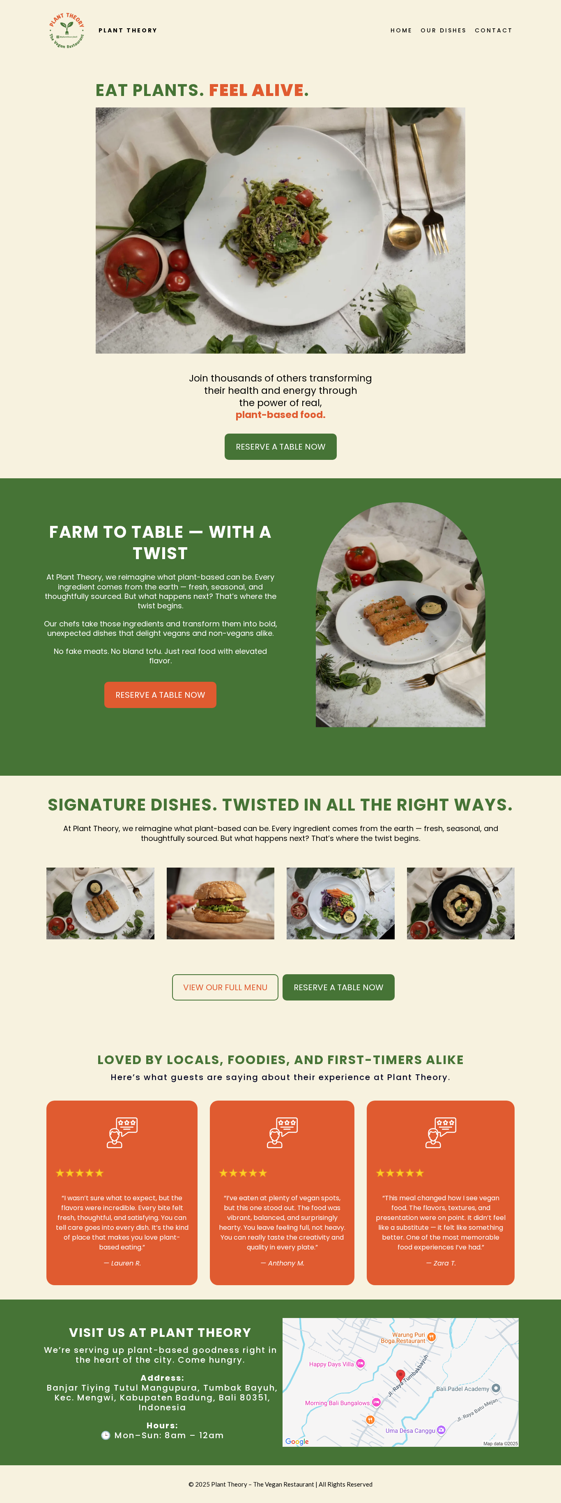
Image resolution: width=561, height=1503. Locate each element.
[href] (401, 1382)
